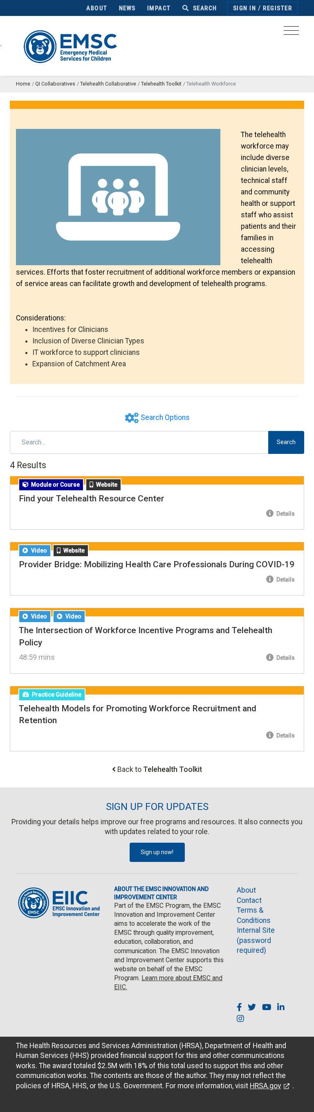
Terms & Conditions (254, 915)
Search (204, 8)
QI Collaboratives (55, 84)
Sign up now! (157, 852)
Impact (159, 8)
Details (285, 513)
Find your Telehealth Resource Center (91, 498)
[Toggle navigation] (291, 33)
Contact (249, 900)
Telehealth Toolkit (161, 84)
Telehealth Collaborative (108, 84)
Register (277, 8)
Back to (159, 769)
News (127, 8)
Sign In (244, 8)
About (97, 8)
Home (23, 84)
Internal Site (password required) (256, 940)
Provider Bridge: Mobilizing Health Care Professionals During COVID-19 (156, 564)
